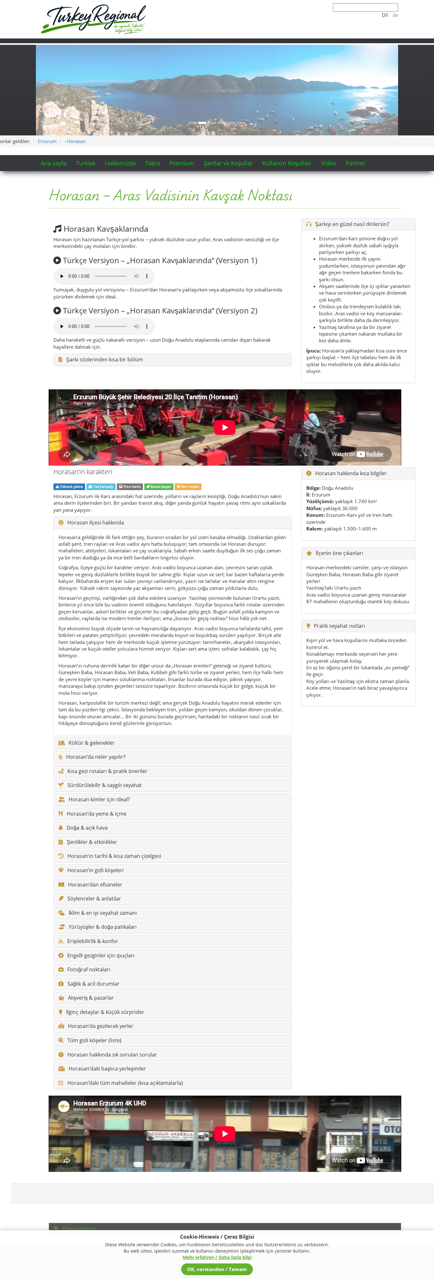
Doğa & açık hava (86, 828)
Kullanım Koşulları (286, 163)
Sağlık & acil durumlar (92, 984)
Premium (181, 163)
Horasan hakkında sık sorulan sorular (111, 1055)
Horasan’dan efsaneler (94, 885)
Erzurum (47, 141)
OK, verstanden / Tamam (217, 1269)
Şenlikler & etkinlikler (91, 842)
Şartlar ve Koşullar (228, 163)
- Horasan (74, 141)
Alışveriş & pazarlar (90, 998)
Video (328, 163)
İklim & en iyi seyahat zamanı (102, 913)
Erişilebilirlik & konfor (92, 941)
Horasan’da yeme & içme (95, 814)
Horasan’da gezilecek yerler (100, 1026)
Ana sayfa (53, 163)
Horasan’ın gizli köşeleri (95, 870)
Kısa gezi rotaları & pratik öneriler (106, 771)
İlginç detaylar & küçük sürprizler (104, 1012)
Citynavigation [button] (78, 1229)
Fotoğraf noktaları (88, 970)
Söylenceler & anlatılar (93, 899)
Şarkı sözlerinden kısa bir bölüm (104, 360)
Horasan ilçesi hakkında (95, 523)
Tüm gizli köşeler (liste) (93, 1040)
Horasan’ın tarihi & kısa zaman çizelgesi (113, 856)
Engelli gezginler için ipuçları (100, 956)
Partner (355, 163)
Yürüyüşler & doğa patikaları (102, 927)
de (395, 15)
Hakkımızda (120, 163)
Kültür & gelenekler (91, 743)
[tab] (225, 1229)
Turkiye (85, 163)
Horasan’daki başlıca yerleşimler (106, 1069)
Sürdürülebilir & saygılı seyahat (104, 785)
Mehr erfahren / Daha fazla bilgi (217, 1257)
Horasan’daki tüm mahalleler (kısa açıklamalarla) (124, 1083)
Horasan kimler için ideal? (98, 800)
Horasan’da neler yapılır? (95, 757)
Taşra (152, 163)
